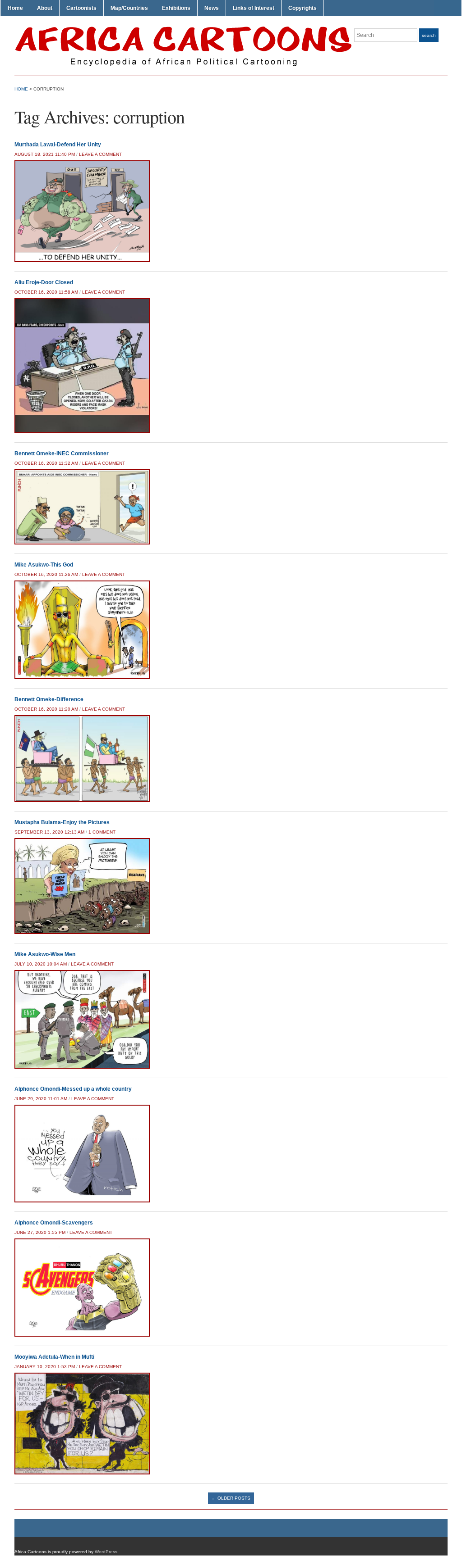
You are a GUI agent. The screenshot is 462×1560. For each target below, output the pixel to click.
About (44, 8)
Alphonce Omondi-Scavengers (53, 1223)
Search (429, 35)
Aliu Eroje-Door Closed (43, 282)
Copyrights (302, 8)
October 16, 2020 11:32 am (46, 463)
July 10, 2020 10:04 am (40, 963)
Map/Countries (129, 8)
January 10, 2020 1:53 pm (44, 1366)
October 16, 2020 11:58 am (46, 292)
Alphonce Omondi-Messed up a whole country (73, 1089)
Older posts (231, 1498)
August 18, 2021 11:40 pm (44, 154)
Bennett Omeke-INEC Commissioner (61, 453)
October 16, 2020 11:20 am (46, 709)
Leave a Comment (100, 154)
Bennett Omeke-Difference (48, 699)
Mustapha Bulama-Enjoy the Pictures (62, 822)
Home (15, 8)
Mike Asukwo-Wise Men (44, 954)
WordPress (106, 1551)
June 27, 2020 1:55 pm (39, 1232)
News (211, 8)
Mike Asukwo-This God (43, 565)
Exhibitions (176, 8)
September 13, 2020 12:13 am (49, 832)
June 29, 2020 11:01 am (40, 1098)
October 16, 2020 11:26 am (46, 574)
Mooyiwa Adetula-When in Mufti (54, 1357)
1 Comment (102, 832)
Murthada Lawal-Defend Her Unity (57, 144)
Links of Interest (253, 8)
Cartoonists (81, 8)
